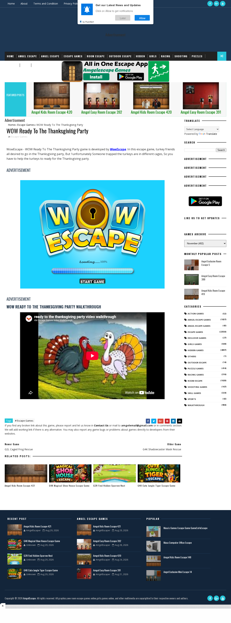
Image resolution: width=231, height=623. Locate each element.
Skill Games (194, 393)
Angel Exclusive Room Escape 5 (211, 263)
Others (192, 356)
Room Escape (96, 56)
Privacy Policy (72, 3)
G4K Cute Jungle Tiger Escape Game (156, 485)
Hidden (140, 56)
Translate (211, 134)
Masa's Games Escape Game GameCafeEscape (185, 528)
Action (37, 65)
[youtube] (222, 3)
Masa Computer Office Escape (178, 542)
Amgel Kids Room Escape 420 (107, 555)
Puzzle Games (196, 368)
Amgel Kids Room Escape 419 (213, 292)
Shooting (181, 56)
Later (123, 18)
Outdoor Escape (120, 56)
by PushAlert (88, 21)
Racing (165, 56)
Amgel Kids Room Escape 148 (177, 557)
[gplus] (216, 3)
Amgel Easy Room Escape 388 (213, 277)
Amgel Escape (27, 56)
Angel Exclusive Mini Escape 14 (178, 572)
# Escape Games (24, 420)
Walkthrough (196, 405)
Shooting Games (197, 387)
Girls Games (195, 344)
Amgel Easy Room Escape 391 (107, 570)
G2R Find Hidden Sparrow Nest (109, 485)
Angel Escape (50, 56)
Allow (142, 18)
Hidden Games (196, 350)
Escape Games (73, 56)
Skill (25, 65)
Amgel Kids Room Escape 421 (20, 485)
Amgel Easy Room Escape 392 (107, 541)
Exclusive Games (197, 338)
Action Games (196, 313)
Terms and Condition (45, 3)
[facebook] (210, 3)
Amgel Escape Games (199, 319)
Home (11, 3)
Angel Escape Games (199, 326)
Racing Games (196, 374)
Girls (153, 56)
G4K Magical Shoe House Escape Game (69, 485)
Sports (12, 65)
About (24, 3)
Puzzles (197, 56)
